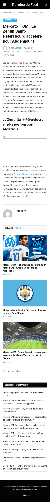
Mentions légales (30, 489)
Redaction (16, 48)
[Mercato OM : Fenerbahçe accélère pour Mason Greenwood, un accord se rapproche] (25, 248)
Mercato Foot (10, 20)
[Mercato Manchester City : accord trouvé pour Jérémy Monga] (25, 293)
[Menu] (4, 5)
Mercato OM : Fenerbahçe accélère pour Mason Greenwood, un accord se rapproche (24, 268)
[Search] (45, 5)
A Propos (26, 495)
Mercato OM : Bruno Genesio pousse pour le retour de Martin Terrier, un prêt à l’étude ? (25, 355)
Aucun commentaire (34, 52)
